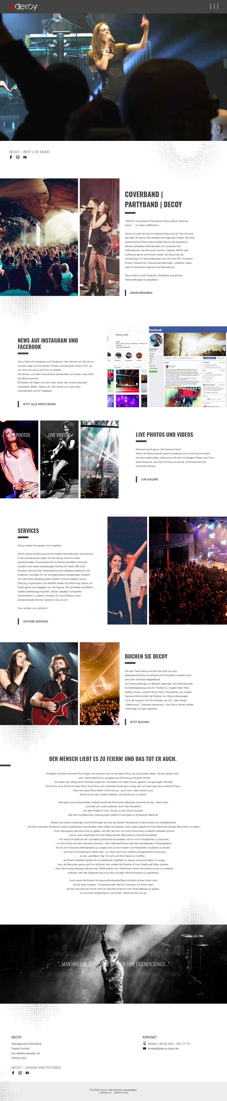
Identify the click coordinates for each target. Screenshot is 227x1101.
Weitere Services (35, 621)
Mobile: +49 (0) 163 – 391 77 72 (169, 1044)
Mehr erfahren (141, 293)
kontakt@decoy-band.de (163, 1049)
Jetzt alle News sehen (39, 404)
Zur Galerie (149, 479)
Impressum (105, 1092)
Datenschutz (121, 1092)
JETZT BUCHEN (139, 722)
